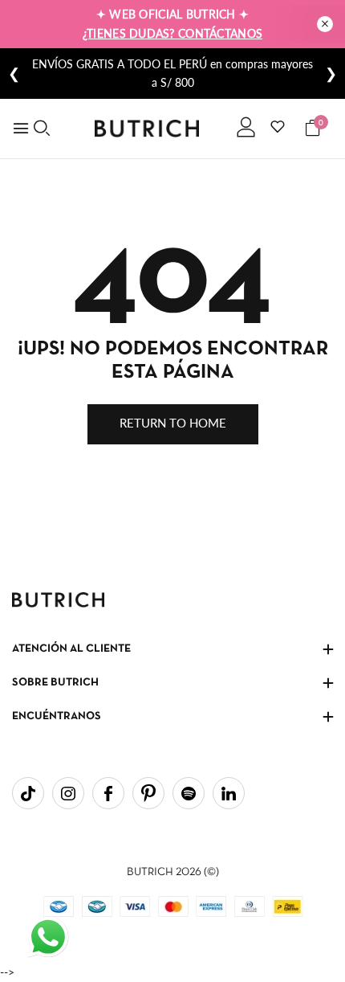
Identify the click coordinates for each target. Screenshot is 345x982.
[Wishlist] (277, 126)
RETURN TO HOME (173, 422)
